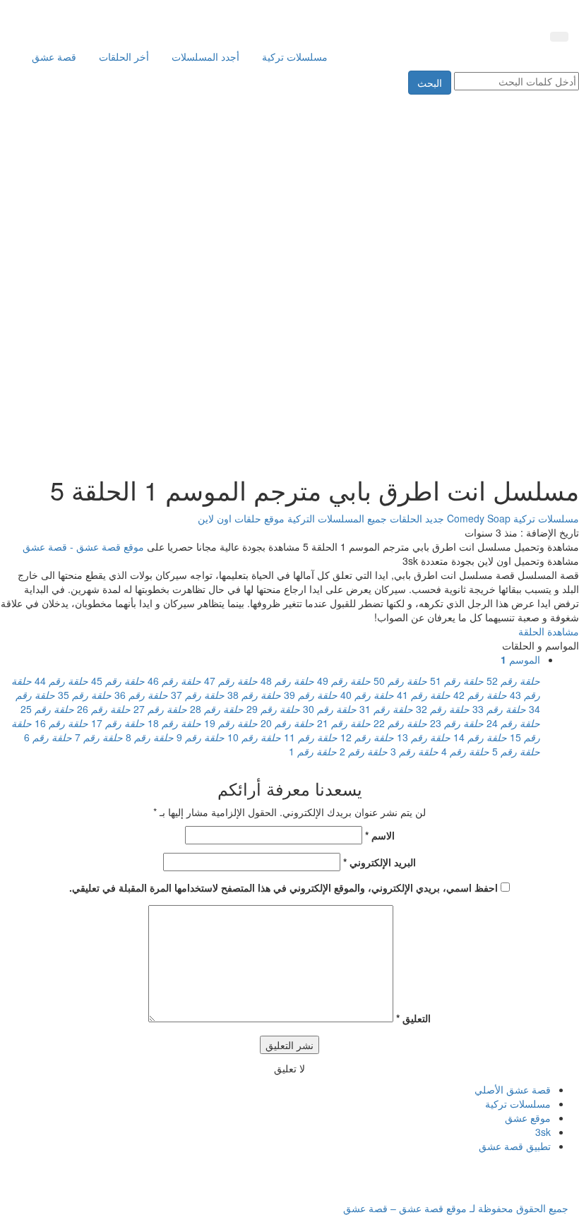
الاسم (380, 835)
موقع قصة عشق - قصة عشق (83, 546)
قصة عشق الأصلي (512, 1089)
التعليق (413, 1018)
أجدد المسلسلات (205, 56)
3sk (543, 1132)
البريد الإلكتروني (379, 862)
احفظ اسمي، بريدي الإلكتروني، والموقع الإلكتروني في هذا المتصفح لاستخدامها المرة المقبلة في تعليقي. (283, 887)
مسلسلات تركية (295, 56)
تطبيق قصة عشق (515, 1146)
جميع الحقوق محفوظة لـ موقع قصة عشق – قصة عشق (455, 1208)
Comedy (467, 518)
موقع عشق (528, 1118)
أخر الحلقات (124, 56)
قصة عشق (54, 56)
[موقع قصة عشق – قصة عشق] (504, 13)
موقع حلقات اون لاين (241, 518)
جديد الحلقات (415, 518)
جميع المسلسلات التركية (336, 518)
